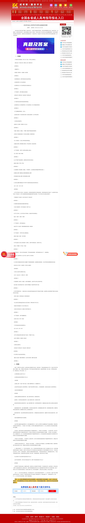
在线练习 (56, 12)
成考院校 (47, 12)
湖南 (35, 14)
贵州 (59, 14)
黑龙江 (57, 14)
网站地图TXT (48, 516)
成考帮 (17, 21)
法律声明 (31, 516)
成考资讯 (20, 11)
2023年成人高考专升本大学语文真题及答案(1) (24, 511)
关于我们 (27, 516)
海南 (51, 14)
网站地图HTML (42, 516)
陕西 (36, 14)
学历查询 (41, 12)
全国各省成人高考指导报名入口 (42, 18)
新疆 (69, 14)
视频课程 (62, 12)
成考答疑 (20, 12)
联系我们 (57, 516)
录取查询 (47, 11)
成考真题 (21, 21)
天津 (18, 14)
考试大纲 (56, 11)
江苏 (29, 14)
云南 (49, 14)
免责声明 (36, 516)
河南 (23, 14)
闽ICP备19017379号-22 (45, 518)
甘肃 (61, 14)
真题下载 (62, 11)
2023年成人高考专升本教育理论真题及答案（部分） (25, 509)
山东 (27, 14)
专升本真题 (25, 21)
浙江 (31, 14)
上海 (16, 14)
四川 (48, 14)
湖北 (33, 14)
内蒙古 (65, 14)
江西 (42, 14)
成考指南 (25, 11)
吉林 (55, 14)
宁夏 (67, 14)
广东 (44, 14)
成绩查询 (35, 11)
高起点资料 (69, 11)
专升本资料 (69, 12)
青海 (63, 14)
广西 (46, 14)
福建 (40, 14)
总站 (12, 14)
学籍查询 (35, 12)
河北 (22, 14)
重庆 (20, 14)
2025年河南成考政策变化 (66, 55)
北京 (14, 14)
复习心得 (25, 12)
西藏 (71, 14)
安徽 (38, 14)
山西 (25, 14)
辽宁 (53, 14)
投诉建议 (53, 516)
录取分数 (41, 11)
